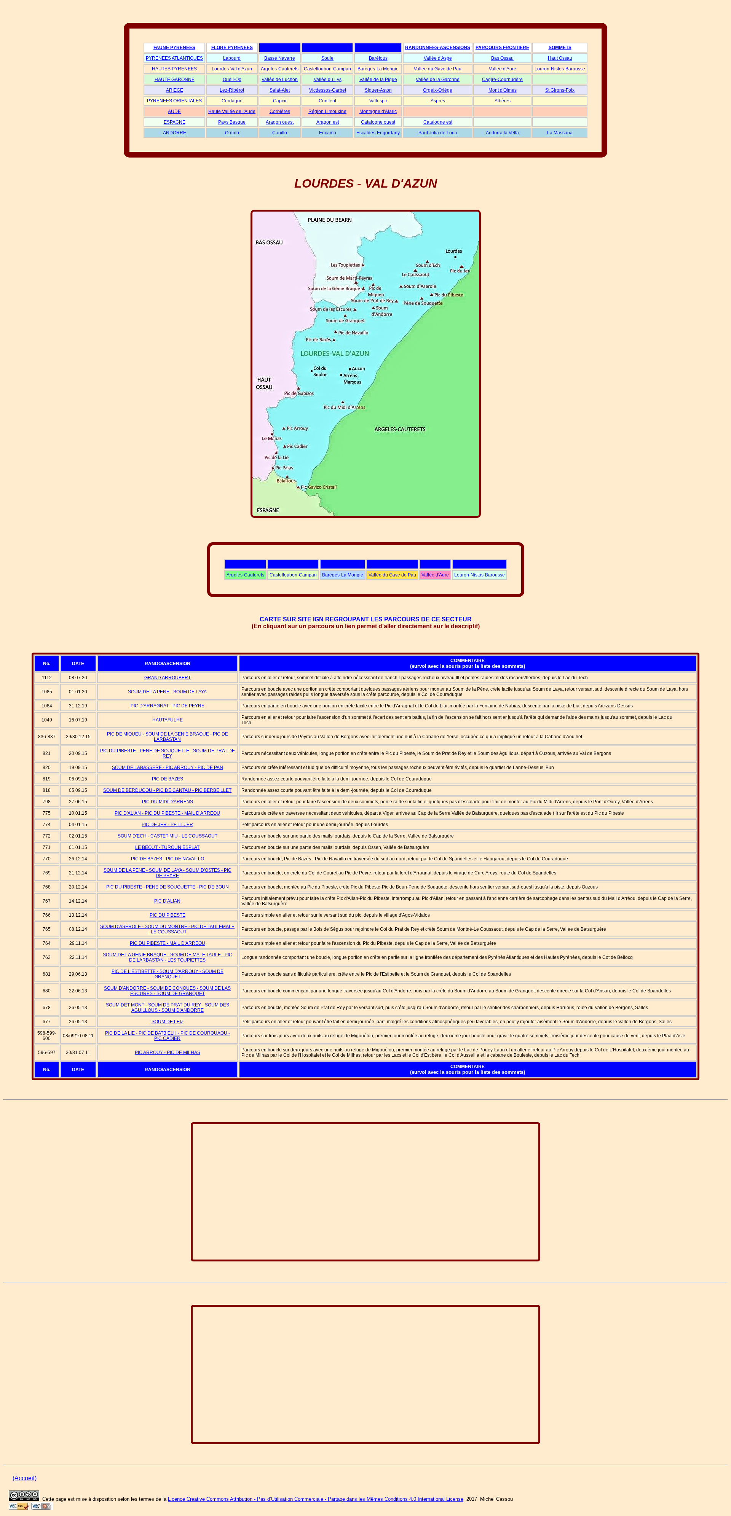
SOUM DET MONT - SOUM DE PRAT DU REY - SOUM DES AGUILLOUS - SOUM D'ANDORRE (167, 1007)
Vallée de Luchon (280, 79)
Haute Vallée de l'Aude (231, 111)
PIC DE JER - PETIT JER (167, 824)
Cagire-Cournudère (502, 79)
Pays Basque (232, 122)
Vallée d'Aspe (438, 58)
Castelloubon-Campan (327, 69)
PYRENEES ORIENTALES (174, 101)
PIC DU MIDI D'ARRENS (167, 801)
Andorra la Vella (502, 132)
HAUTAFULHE (167, 720)
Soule (327, 58)
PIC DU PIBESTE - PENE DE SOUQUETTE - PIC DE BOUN (167, 887)
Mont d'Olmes (502, 90)
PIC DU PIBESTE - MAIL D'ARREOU (167, 943)
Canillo (279, 132)
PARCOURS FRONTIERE (502, 47)
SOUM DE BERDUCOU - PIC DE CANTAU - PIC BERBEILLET (167, 790)
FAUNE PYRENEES (174, 47)
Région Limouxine (327, 111)
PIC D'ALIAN (167, 901)
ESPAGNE (174, 122)
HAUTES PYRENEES (174, 69)
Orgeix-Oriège (437, 90)
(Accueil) (25, 1478)
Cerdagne (232, 101)
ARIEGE (174, 90)
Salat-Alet (280, 90)
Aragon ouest (280, 122)
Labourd (232, 58)
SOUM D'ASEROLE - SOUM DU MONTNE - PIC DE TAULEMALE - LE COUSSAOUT (167, 929)
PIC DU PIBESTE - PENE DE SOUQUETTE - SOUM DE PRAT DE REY (167, 753)
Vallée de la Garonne (438, 79)
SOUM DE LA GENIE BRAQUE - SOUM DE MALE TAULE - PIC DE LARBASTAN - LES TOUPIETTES (167, 957)
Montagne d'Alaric (378, 111)
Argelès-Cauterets (279, 69)
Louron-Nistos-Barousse (560, 69)
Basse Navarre (279, 58)
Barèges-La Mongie (378, 69)
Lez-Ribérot (232, 90)
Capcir (280, 101)
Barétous (378, 58)
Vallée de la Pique (378, 79)
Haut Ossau (560, 58)
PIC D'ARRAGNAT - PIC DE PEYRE (167, 706)
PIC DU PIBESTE (167, 915)
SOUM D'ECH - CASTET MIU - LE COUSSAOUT (167, 836)
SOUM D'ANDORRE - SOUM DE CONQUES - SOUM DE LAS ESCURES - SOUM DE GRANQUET (167, 991)
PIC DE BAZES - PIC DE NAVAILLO (167, 859)
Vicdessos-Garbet (327, 90)
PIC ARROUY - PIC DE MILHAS (167, 1052)
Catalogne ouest (378, 122)
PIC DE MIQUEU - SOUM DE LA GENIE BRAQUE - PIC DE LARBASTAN (167, 736)
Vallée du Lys (328, 79)
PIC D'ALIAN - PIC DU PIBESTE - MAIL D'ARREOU (167, 813)
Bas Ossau (502, 58)
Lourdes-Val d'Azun (232, 69)
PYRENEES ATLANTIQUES (174, 58)
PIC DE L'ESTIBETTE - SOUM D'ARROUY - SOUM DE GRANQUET (167, 974)
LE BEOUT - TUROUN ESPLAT (167, 847)
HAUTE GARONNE (175, 79)
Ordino (232, 132)
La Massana (560, 132)
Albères (503, 101)
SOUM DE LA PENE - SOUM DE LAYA (167, 691)
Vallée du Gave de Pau (437, 69)
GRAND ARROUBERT (167, 677)
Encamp (327, 132)
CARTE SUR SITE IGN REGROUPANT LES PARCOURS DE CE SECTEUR (366, 619)
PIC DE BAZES (167, 779)
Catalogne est (437, 122)
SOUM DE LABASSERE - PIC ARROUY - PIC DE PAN (167, 767)
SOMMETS (560, 47)
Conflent (327, 101)
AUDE (174, 111)
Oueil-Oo (232, 79)
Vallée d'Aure (502, 69)
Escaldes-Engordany (378, 132)
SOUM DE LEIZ (168, 1021)
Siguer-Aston (378, 90)
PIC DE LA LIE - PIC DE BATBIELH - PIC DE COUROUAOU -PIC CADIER (167, 1035)
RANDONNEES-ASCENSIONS (437, 47)
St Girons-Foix (560, 90)
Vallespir (378, 101)
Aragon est (327, 122)
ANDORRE (174, 132)
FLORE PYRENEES (232, 47)
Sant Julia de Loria (437, 132)
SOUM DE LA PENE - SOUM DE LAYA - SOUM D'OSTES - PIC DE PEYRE (167, 873)
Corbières (280, 111)
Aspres (438, 101)
